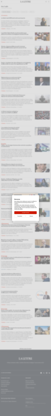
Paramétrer (19, 216)
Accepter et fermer (25, 212)
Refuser (31, 216)
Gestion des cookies (18, 208)
